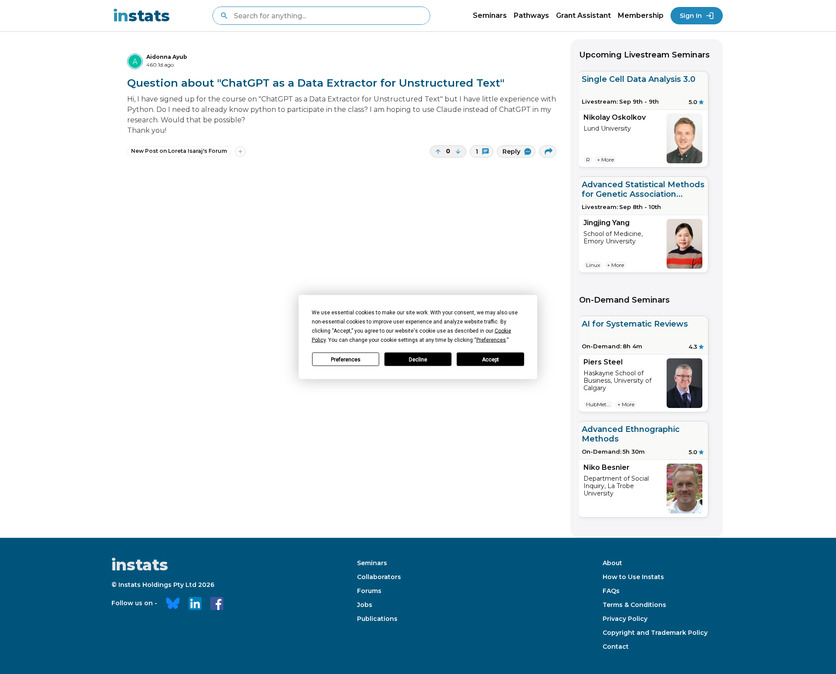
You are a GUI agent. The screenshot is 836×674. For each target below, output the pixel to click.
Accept (490, 359)
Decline (418, 359)
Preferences (346, 359)
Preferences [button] (491, 340)
